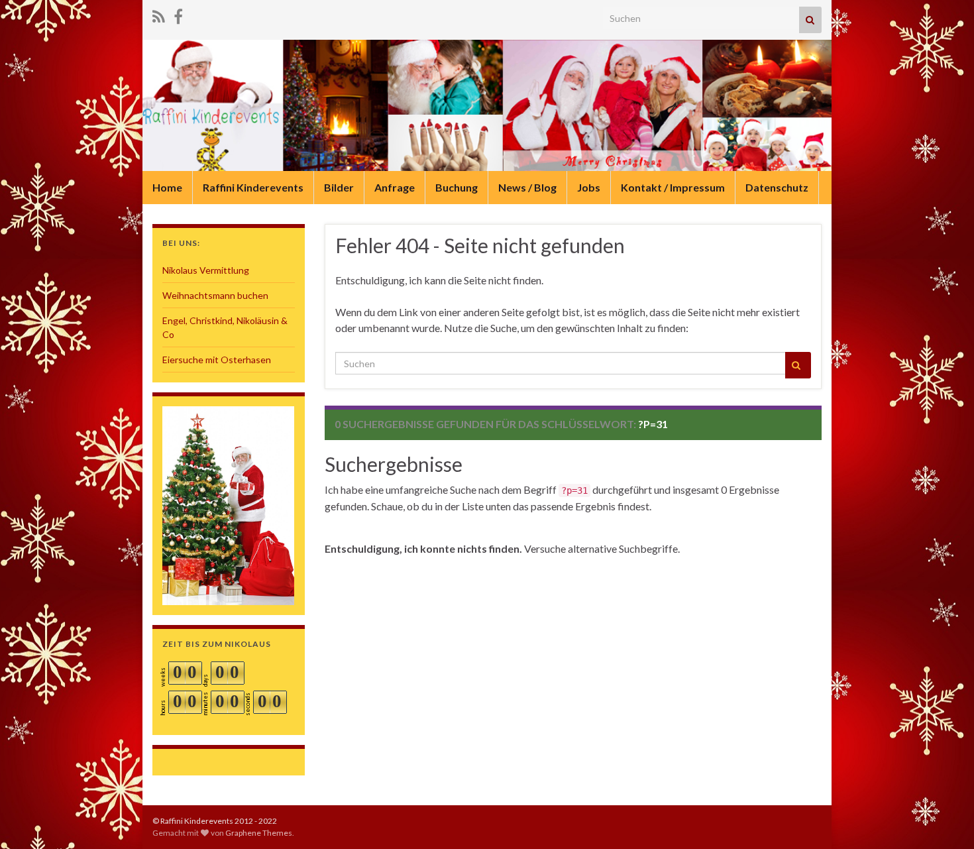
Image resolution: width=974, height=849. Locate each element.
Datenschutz (776, 187)
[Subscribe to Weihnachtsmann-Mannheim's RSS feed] (158, 14)
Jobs (588, 187)
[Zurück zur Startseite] (487, 105)
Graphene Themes (258, 833)
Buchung (456, 187)
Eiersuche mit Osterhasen (216, 359)
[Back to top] (944, 819)
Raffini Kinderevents (253, 187)
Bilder (339, 187)
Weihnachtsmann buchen (215, 295)
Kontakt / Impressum (673, 187)
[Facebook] (178, 14)
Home (167, 187)
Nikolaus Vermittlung (205, 270)
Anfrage (394, 187)
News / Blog (527, 187)
